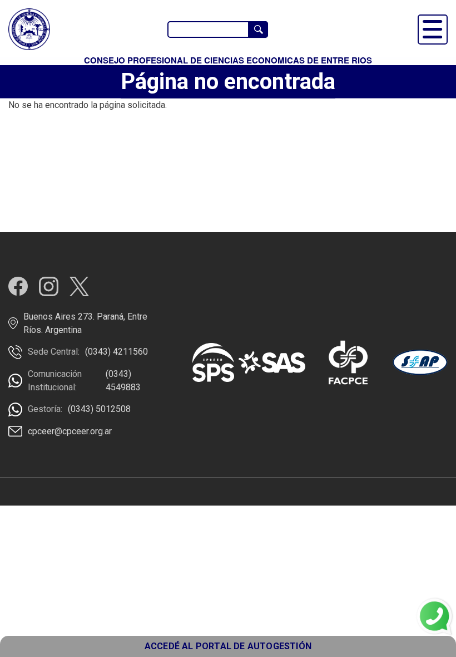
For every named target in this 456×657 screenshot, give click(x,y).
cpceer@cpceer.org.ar (70, 431)
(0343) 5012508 (99, 409)
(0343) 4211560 (116, 351)
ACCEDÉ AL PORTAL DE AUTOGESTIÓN (228, 646)
